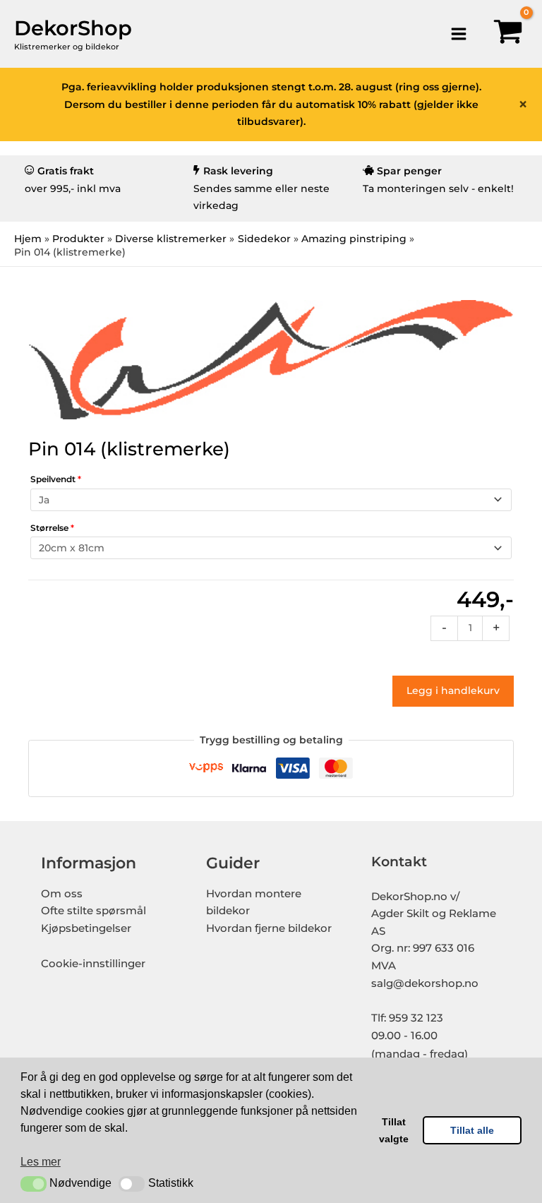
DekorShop (73, 28)
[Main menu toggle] (458, 33)
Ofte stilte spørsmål (93, 910)
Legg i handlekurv (453, 690)
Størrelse (52, 527)
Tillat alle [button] (472, 1130)
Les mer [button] (40, 1162)
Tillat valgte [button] (394, 1130)
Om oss (62, 893)
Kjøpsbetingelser (86, 928)
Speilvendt (55, 479)
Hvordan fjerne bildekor (269, 928)
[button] (33, 1184)
